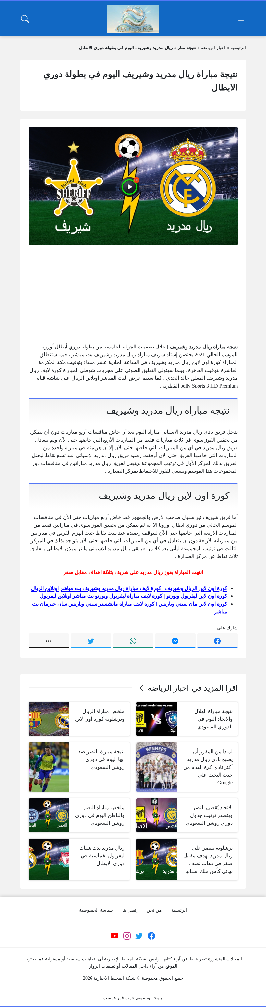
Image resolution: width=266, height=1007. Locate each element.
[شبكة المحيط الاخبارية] (133, 19)
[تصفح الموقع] (241, 19)
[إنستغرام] (127, 936)
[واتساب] (133, 640)
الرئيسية (238, 47)
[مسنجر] (175, 640)
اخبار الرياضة (213, 47)
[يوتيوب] (115, 936)
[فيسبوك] (217, 640)
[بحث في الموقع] (25, 19)
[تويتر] (91, 640)
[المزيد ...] (49, 640)
